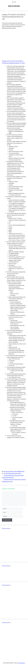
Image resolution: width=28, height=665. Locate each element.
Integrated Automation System (13, 473)
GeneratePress (21, 663)
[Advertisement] (14, 45)
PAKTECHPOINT (14, 6)
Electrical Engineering (9, 471)
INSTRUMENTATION (19, 471)
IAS (4, 473)
